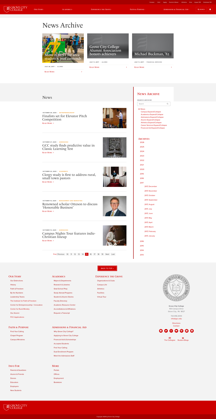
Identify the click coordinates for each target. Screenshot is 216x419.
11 (71, 254)
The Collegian (169, 340)
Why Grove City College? (63, 331)
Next (107, 254)
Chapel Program (16, 335)
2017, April (148, 222)
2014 (142, 250)
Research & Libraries (62, 285)
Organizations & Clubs (106, 281)
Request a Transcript (62, 313)
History (13, 285)
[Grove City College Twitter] (166, 331)
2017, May (148, 218)
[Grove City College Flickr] (187, 331)
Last (113, 254)
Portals (56, 370)
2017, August (149, 204)
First (55, 254)
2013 (142, 255)
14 (83, 254)
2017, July (148, 209)
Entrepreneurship (66, 112)
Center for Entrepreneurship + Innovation (26, 305)
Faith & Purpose (19, 327)
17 (94, 254)
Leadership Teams (17, 297)
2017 (142, 183)
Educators (14, 382)
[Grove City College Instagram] (171, 331)
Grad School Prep (60, 289)
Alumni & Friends (17, 374)
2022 (142, 160)
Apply (165, 2)
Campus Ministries (17, 339)
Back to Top (107, 268)
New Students (15, 390)
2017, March (149, 227)
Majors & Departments (62, 281)
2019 (142, 174)
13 (79, 254)
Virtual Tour (101, 297)
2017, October (149, 195)
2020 (142, 169)
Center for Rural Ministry (19, 309)
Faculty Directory (60, 301)
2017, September (150, 200)
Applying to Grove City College (66, 335)
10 (67, 254)
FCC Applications (17, 317)
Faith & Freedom (16, 289)
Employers (14, 386)
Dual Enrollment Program (63, 352)
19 (102, 254)
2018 (142, 178)
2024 (142, 151)
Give (190, 2)
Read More (47, 123)
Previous (60, 254)
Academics (63, 171)
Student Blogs (183, 340)
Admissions (63, 142)
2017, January (149, 236)
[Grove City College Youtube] (176, 331)
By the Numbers (16, 293)
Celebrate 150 (207, 2)
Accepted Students (61, 344)
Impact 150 (197, 2)
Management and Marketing (70, 201)
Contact (176, 326)
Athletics (184, 2)
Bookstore (58, 382)
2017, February (150, 231)
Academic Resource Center (64, 305)
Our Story (15, 276)
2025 (142, 147)
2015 (142, 246)
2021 (142, 165)
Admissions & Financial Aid (69, 327)
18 (98, 254)
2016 (142, 241)
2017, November (150, 191)
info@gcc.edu (176, 319)
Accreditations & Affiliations (64, 309)
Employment (59, 378)
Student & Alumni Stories (63, 297)
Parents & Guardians (18, 370)
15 (87, 254)
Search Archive (144, 100)
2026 (142, 142)
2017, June (148, 213)
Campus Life (102, 285)
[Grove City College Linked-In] (192, 331)
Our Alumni (14, 313)
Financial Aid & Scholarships (65, 339)
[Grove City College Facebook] (161, 331)
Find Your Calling (17, 331)
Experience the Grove (109, 276)
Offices (56, 374)
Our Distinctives (16, 281)
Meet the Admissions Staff (64, 356)
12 (75, 254)
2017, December (150, 186)
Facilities (100, 293)
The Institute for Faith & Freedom (23, 301)
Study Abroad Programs (63, 293)
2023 (142, 156)
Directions (176, 323)
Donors (13, 378)
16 (90, 254)
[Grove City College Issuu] (181, 331)
